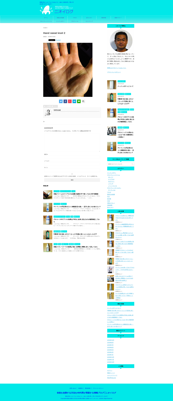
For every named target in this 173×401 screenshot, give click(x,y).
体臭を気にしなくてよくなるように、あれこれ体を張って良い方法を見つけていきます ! (86, 396)
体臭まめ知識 (60, 17)
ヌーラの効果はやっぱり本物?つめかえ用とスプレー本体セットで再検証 (124, 295)
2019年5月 (110, 350)
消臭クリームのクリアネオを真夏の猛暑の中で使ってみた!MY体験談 (76, 194)
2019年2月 (110, 352)
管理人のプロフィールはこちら (116, 68)
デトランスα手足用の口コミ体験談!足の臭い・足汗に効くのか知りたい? (77, 206)
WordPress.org (111, 377)
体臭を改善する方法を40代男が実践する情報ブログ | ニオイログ (86, 393)
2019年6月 (110, 347)
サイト (46, 167)
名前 (46, 154)
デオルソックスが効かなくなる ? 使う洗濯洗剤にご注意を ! (126, 134)
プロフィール (74, 21)
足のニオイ (89, 17)
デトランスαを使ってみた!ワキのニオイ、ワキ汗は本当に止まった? (124, 270)
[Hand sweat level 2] (74, 101)
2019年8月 (110, 342)
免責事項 (80, 388)
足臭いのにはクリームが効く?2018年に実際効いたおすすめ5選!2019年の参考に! (124, 278)
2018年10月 (110, 362)
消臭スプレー (118, 17)
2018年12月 (110, 357)
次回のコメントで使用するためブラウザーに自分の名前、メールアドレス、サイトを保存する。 (71, 176)
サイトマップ (89, 21)
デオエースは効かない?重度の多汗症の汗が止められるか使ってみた (124, 218)
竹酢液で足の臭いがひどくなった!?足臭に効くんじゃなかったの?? (75, 234)
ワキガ (74, 17)
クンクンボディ (60, 21)
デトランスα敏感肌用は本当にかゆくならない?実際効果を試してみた (124, 226)
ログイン (109, 370)
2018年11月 (110, 359)
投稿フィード (111, 373)
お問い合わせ (72, 388)
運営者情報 (87, 388)
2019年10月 (110, 340)
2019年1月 (110, 354)
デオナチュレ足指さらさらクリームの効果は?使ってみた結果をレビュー (124, 287)
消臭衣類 (103, 17)
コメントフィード (112, 375)
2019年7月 (110, 345)
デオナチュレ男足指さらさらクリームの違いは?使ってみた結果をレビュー (124, 235)
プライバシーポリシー (114, 72)
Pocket (58, 40)
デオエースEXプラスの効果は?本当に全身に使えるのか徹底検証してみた (126, 119)
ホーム (46, 17)
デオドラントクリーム (46, 21)
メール (46, 161)
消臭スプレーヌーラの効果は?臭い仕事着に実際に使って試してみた (76, 247)
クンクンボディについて (125, 86)
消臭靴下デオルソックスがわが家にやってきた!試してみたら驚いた (124, 252)
